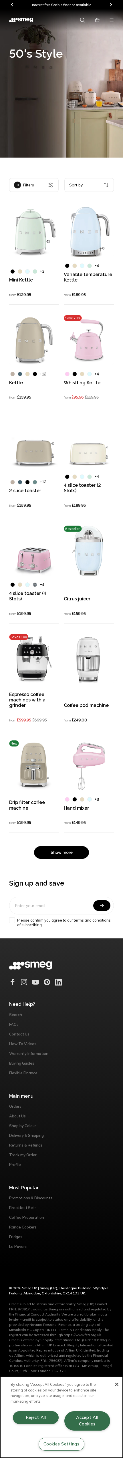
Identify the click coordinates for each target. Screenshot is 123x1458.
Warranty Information (28, 1053)
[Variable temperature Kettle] (89, 232)
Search (15, 1014)
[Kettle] (34, 340)
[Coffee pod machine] (89, 659)
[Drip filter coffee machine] (34, 765)
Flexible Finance (23, 1073)
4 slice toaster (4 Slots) (27, 596)
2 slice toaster (25, 490)
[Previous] (12, 4)
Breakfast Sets (23, 1207)
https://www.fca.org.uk (82, 1335)
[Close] (116, 1384)
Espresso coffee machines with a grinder (27, 700)
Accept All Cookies (87, 1421)
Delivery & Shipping (26, 1135)
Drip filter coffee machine (27, 805)
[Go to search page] (82, 20)
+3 (42, 271)
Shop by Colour (22, 1125)
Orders (15, 1106)
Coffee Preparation (26, 1217)
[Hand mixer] (89, 765)
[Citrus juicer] (89, 551)
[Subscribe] (101, 905)
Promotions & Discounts (30, 1198)
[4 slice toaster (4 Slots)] (34, 551)
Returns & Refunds (26, 1145)
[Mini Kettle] (34, 232)
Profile (15, 1164)
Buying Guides (21, 1063)
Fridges (15, 1236)
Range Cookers (23, 1227)
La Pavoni (18, 1246)
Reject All (36, 1417)
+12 (43, 374)
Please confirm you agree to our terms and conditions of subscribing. (64, 922)
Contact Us (19, 1034)
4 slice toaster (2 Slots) (82, 487)
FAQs (14, 1024)
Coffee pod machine (86, 705)
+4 (97, 266)
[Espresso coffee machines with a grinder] (34, 659)
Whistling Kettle (82, 382)
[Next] (111, 4)
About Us (17, 1116)
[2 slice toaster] (34, 442)
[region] (61, 1417)
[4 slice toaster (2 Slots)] (89, 442)
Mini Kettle (21, 280)
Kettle (16, 382)
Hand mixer (76, 808)
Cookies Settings (61, 1444)
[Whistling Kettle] (89, 340)
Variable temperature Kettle (88, 277)
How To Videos (22, 1043)
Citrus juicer (77, 599)
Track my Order (23, 1155)
